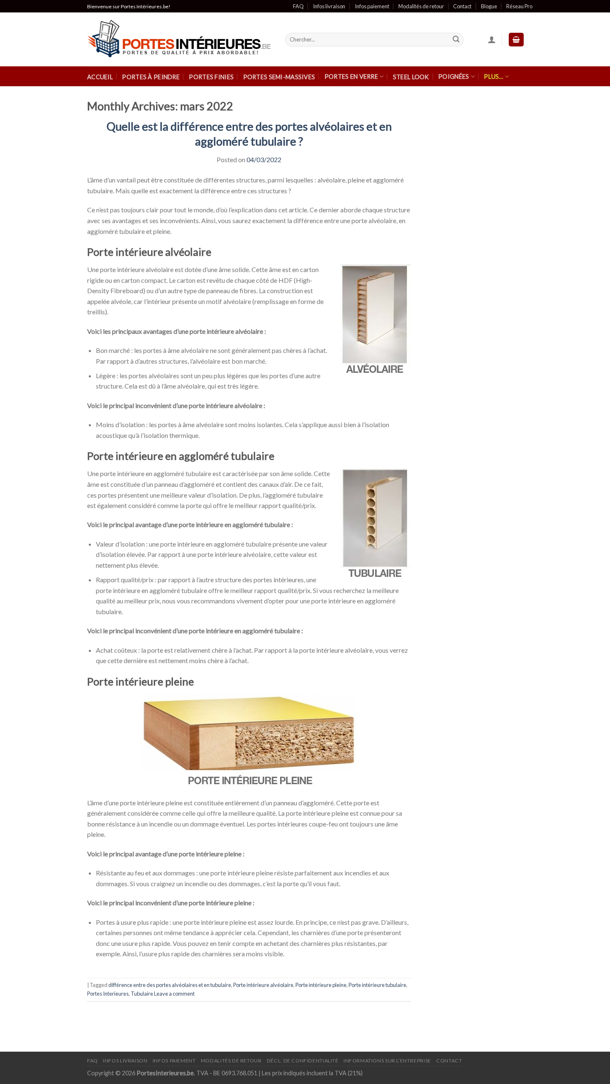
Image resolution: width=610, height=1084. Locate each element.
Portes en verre (351, 76)
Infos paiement (372, 6)
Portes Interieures (108, 993)
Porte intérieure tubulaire (377, 985)
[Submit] (456, 40)
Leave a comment (174, 993)
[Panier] (516, 39)
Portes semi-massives (279, 76)
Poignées (453, 76)
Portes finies (211, 76)
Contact (462, 6)
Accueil (100, 76)
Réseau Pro (519, 6)
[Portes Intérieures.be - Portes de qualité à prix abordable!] (180, 40)
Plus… (493, 76)
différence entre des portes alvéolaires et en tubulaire (169, 985)
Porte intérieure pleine (320, 985)
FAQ (298, 6)
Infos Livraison (125, 1060)
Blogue (489, 6)
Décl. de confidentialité (303, 1060)
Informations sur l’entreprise (387, 1060)
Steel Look (411, 76)
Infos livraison (329, 6)
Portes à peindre (151, 76)
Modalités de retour (421, 6)
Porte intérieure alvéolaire (263, 985)
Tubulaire (142, 993)
